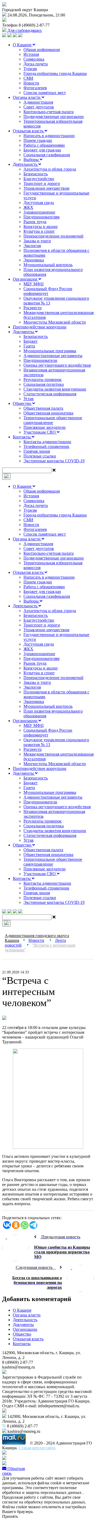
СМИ (28, 78)
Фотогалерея (35, 88)
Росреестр (32, 308)
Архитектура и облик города (49, 169)
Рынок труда (34, 221)
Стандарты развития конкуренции (54, 389)
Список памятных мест (44, 92)
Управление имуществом (46, 188)
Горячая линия (36, 451)
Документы (24, 331)
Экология (32, 245)
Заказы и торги (37, 241)
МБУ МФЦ (33, 284)
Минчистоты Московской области (54, 322)
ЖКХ (28, 207)
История (31, 54)
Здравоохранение (39, 212)
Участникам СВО (40, 432)
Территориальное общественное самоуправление (52, 420)
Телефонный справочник (46, 446)
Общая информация (41, 49)
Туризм (30, 68)
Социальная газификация (46, 154)
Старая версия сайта (37, 1448)
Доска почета (35, 64)
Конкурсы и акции (40, 226)
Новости (31, 83)
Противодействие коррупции (39, 327)
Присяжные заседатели (44, 427)
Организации (25, 279)
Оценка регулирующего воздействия (57, 365)
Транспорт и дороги (41, 183)
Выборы (31, 159)
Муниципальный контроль (48, 264)
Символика (33, 59)
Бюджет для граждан (42, 150)
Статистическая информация (49, 394)
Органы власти (27, 97)
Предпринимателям (41, 217)
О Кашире (23, 45)
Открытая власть (29, 131)
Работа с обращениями (44, 145)
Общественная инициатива (48, 413)
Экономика (33, 260)
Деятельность (25, 164)
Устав (28, 398)
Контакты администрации (47, 441)
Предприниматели (40, 360)
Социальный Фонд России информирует (47, 291)
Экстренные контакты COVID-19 (54, 461)
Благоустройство (38, 178)
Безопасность (35, 174)
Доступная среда (38, 202)
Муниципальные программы (49, 351)
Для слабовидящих (24, 30)
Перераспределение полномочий (53, 236)
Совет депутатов (38, 107)
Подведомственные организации (53, 116)
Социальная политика (43, 384)
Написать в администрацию (49, 135)
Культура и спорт (39, 231)
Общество (22, 403)
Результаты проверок (42, 379)
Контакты (22, 437)
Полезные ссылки (39, 456)
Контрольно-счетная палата (48, 111)
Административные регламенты (52, 355)
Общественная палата (43, 408)
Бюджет (30, 341)
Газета (29, 346)
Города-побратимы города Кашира (55, 73)
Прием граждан (37, 140)
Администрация (38, 102)
